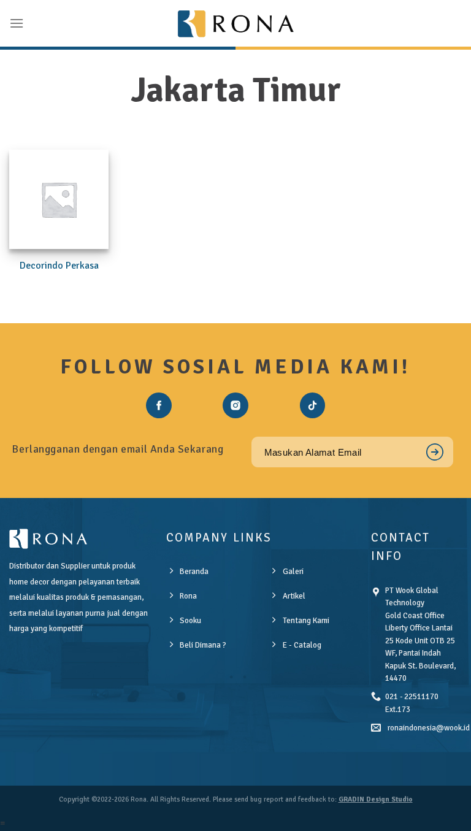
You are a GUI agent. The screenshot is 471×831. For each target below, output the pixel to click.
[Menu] (16, 23)
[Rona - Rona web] (235, 23)
